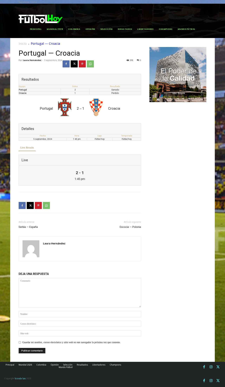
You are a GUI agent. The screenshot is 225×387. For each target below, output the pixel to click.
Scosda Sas (20, 378)
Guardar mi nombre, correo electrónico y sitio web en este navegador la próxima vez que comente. (71, 342)
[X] (74, 63)
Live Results (27, 147)
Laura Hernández (32, 60)
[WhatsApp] (90, 63)
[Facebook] (66, 63)
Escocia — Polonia (130, 227)
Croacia (22, 93)
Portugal (23, 90)
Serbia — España (28, 227)
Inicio (23, 43)
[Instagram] (211, 367)
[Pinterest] (82, 63)
